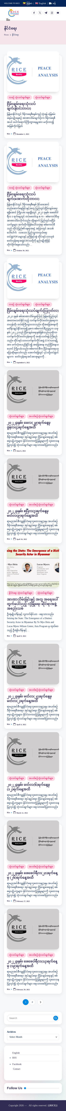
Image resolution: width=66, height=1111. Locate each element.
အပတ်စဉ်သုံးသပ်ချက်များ (41, 416)
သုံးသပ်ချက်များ (42, 97)
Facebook (16, 1064)
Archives (11, 1032)
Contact (16, 1069)
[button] (40, 1002)
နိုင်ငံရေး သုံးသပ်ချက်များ (20, 593)
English (16, 1053)
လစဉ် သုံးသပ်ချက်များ (19, 97)
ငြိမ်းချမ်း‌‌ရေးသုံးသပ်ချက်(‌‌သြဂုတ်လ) (33, 310)
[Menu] (8, 19)
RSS (14, 1058)
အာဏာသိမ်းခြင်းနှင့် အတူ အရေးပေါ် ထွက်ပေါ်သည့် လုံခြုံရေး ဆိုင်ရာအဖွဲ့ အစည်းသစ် (32, 604)
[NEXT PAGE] (40, 1002)
